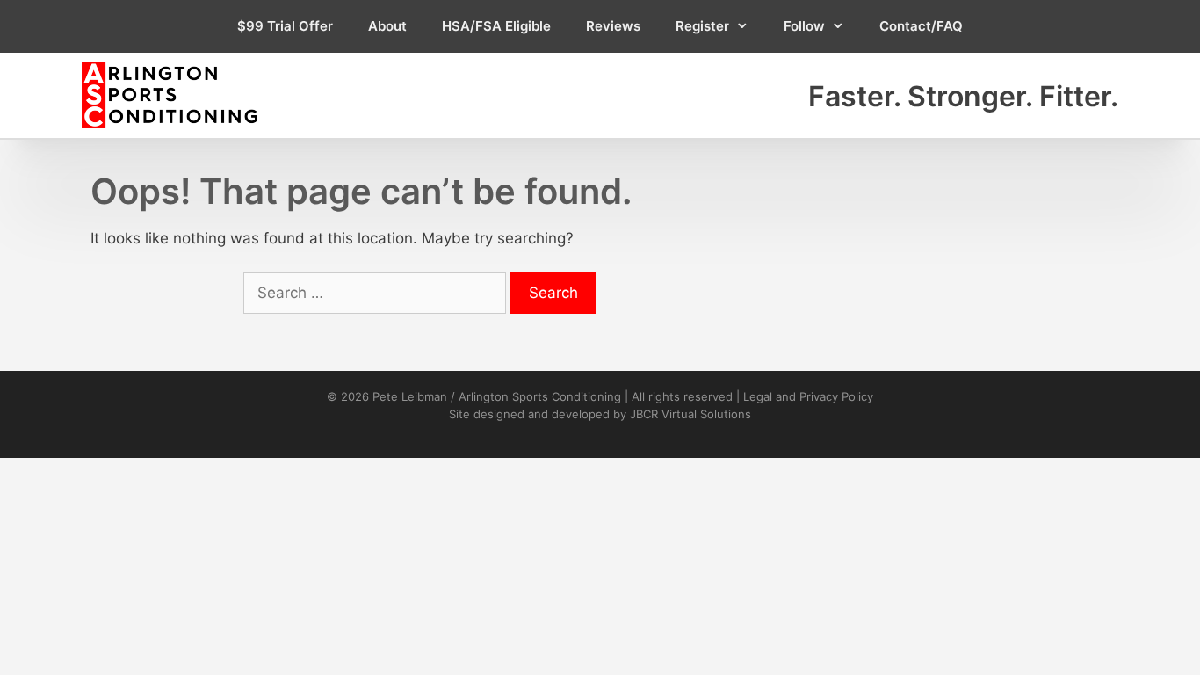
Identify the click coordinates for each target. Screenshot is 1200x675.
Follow (804, 26)
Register (702, 26)
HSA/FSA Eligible (496, 26)
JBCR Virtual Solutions (690, 414)
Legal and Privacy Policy (808, 396)
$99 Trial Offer (285, 26)
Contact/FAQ (921, 26)
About (387, 26)
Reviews (613, 26)
